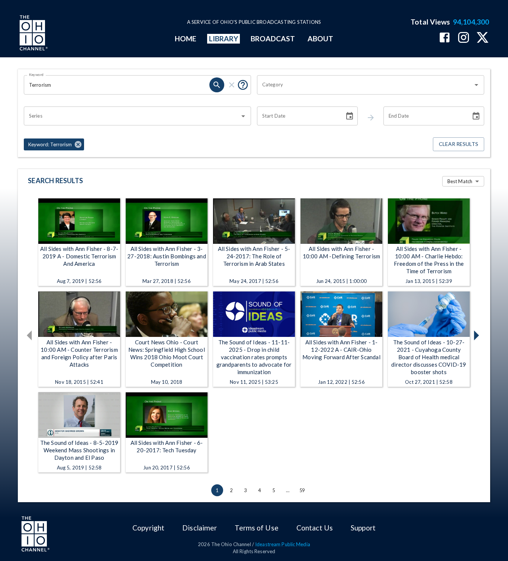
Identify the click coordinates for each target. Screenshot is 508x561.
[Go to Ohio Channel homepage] (32, 34)
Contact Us (314, 527)
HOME (185, 38)
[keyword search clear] (231, 84)
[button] (54, 144)
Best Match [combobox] (459, 181)
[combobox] (365, 85)
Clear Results (458, 144)
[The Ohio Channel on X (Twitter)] (482, 38)
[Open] (476, 85)
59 (302, 490)
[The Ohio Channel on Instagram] (463, 38)
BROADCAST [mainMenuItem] (273, 38)
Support (363, 527)
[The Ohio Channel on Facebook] (444, 38)
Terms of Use (256, 527)
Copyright (148, 527)
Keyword (36, 74)
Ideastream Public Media (282, 544)
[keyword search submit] (216, 84)
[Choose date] (349, 116)
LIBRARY (223, 38)
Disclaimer (199, 527)
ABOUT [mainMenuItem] (320, 38)
